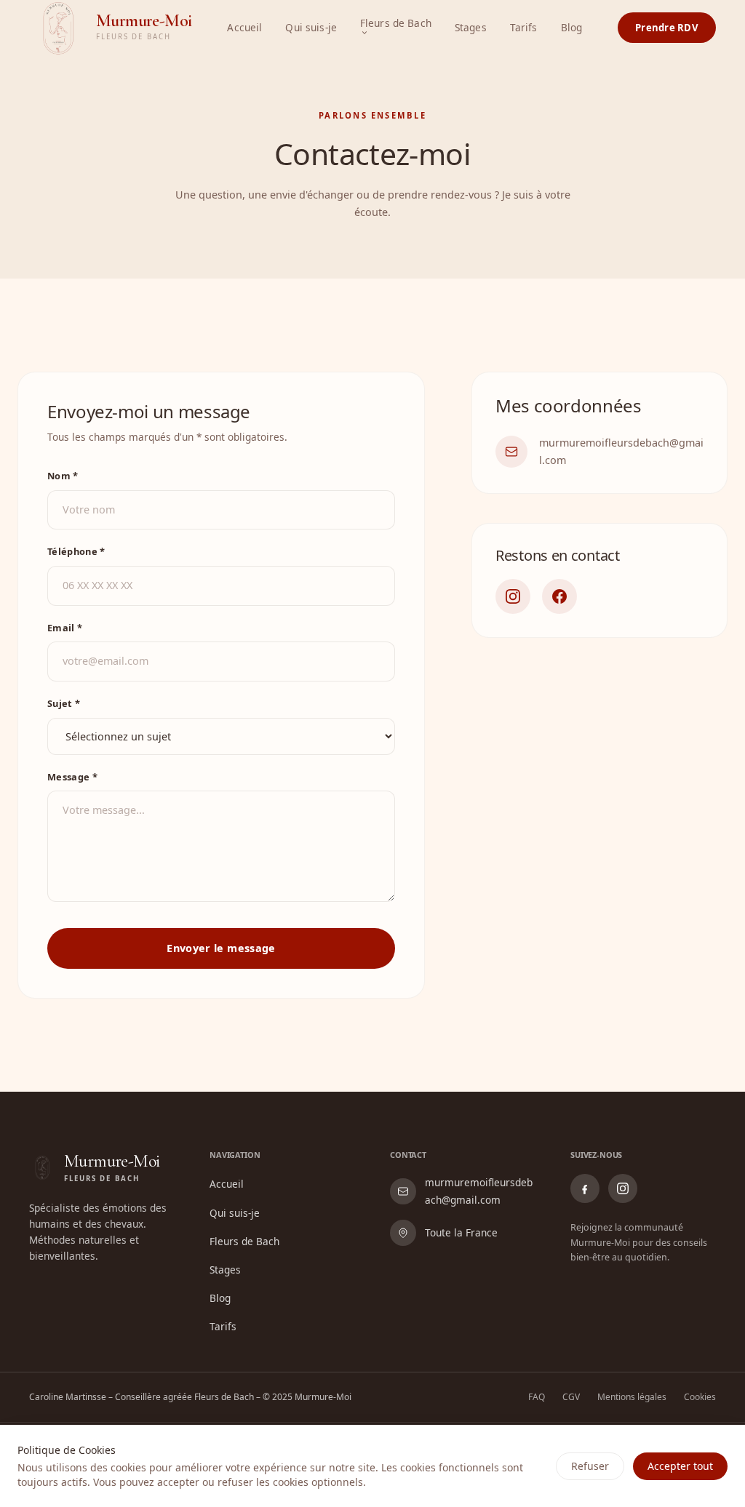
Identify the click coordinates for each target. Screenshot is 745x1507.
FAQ (536, 1397)
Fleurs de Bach (395, 24)
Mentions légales (631, 1397)
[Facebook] (559, 596)
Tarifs (524, 27)
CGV (571, 1397)
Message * (72, 776)
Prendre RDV (666, 27)
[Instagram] (512, 596)
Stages (471, 27)
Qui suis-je (311, 27)
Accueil (244, 27)
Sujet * (63, 703)
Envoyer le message (221, 948)
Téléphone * (76, 551)
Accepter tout (680, 1466)
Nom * (63, 475)
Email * (64, 627)
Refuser (590, 1466)
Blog (572, 27)
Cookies (700, 1397)
